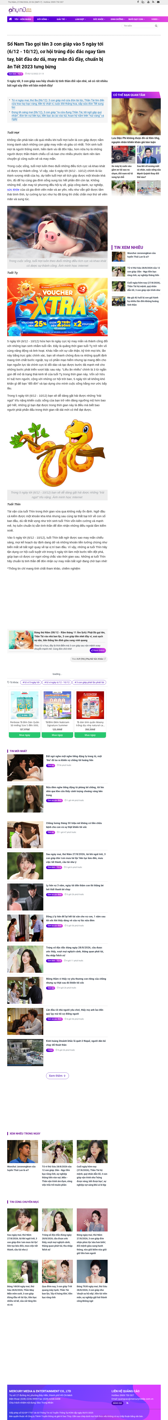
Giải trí (61, 19)
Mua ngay (24, 734)
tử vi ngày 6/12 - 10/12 (58, 682)
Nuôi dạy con (135, 19)
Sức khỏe (98, 19)
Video (154, 19)
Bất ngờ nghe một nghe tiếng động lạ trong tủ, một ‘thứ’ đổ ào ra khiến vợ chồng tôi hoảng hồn (74, 758)
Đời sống (42, 19)
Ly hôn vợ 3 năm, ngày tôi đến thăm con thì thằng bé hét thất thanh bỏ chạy (75, 887)
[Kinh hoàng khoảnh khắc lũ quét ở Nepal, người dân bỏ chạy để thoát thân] (25, 1052)
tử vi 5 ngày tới (31, 682)
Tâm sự (50, 765)
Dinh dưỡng (117, 19)
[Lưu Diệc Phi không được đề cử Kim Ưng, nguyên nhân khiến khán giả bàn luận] (136, 116)
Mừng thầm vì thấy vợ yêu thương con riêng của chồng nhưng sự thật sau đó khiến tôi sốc (76, 980)
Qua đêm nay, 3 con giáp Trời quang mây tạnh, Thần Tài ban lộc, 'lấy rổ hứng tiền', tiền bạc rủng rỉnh (57, 1292)
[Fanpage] (138, 2)
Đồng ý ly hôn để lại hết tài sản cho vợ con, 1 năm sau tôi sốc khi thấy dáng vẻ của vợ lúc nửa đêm (75, 918)
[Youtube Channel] (149, 2)
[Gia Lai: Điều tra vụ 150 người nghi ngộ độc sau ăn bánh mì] (149, 189)
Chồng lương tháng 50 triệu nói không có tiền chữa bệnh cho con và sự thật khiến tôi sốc (74, 825)
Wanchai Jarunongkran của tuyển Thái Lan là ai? (21, 1168)
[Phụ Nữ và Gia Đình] (20, 10)
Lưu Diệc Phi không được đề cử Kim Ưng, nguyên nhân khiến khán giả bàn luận (136, 140)
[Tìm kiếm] (156, 25)
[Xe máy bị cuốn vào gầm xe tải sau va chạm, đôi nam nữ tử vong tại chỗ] (123, 155)
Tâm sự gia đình (54, 800)
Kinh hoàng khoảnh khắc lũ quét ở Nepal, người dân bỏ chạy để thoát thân (76, 1042)
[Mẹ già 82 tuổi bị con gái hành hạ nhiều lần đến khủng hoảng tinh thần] (118, 301)
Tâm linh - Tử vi (15, 74)
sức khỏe (13, 189)
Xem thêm (99, 650)
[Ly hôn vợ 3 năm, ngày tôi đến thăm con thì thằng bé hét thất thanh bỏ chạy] (25, 896)
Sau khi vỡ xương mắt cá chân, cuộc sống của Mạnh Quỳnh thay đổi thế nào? (149, 171)
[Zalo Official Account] (144, 1)
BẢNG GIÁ (117, 1403)
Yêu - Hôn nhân (23, 19)
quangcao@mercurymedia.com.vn (135, 1399)
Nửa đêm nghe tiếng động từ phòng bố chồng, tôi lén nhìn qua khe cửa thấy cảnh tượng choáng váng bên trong (75, 791)
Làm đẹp (79, 19)
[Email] (159, 2)
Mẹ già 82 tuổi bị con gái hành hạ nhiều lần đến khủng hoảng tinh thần (143, 301)
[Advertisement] (62, 599)
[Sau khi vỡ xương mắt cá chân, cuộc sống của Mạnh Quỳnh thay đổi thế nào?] (149, 155)
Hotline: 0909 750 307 (53, 2)
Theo (87, 659)
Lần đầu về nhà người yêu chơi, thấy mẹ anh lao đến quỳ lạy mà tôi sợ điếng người (74, 1011)
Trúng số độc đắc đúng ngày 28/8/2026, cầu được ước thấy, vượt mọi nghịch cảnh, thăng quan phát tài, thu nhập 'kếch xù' (75, 951)
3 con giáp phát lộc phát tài (90, 682)
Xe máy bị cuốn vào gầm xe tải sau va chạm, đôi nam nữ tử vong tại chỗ (122, 171)
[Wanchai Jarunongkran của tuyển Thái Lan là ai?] (22, 1151)
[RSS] (154, 2)
